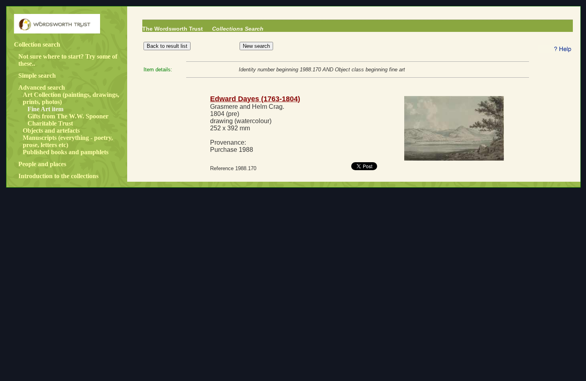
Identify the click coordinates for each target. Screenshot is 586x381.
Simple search (37, 75)
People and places (42, 164)
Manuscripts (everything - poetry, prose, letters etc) (68, 141)
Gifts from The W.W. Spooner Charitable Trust (68, 120)
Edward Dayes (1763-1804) (255, 99)
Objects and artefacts (51, 130)
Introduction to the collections (58, 176)
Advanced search (41, 87)
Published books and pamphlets (65, 152)
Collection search (37, 44)
